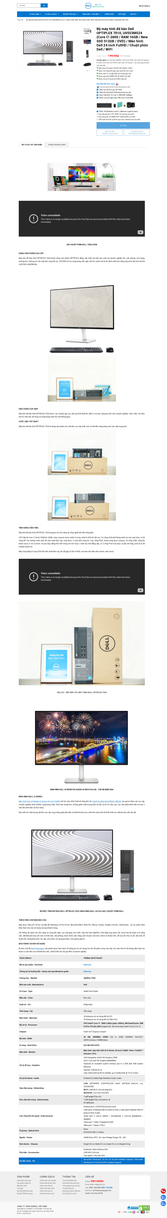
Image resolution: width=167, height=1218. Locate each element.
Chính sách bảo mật (47, 1193)
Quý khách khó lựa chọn (70, 1183)
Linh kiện (20, 1188)
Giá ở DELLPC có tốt (69, 1193)
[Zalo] (163, 1197)
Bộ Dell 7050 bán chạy (25, 1193)
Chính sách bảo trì (46, 1191)
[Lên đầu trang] (163, 1185)
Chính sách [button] (47, 1176)
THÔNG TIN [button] (68, 1176)
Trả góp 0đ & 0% (68, 1188)
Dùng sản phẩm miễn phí (71, 1191)
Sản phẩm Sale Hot (24, 1183)
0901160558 (97, 1181)
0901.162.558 (106, 1188)
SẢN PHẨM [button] (23, 1176)
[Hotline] (163, 1191)
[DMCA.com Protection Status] (144, 1208)
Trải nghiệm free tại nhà (71, 1186)
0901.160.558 (94, 1188)
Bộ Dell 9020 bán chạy (25, 1191)
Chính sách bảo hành (47, 1188)
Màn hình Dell (22, 1186)
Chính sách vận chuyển (48, 1180)
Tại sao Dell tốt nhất (69, 1180)
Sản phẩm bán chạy (24, 1180)
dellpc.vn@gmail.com (97, 1184)
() (145, 6)
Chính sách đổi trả (46, 1186)
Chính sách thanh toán (48, 1183)
